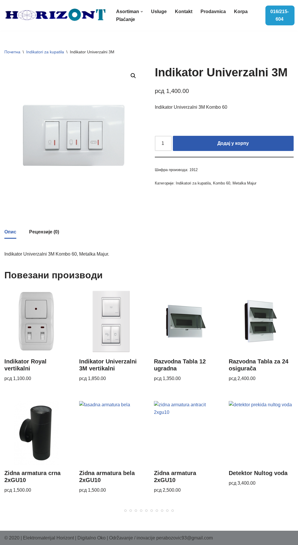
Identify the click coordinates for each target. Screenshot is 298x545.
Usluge (159, 11)
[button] (142, 11)
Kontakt (183, 11)
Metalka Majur (244, 183)
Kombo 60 (221, 183)
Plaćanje (125, 19)
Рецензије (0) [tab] (44, 231)
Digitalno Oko (91, 537)
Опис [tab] (10, 231)
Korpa (241, 11)
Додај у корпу (233, 143)
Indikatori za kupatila (45, 52)
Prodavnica (213, 11)
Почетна (12, 52)
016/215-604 (279, 15)
